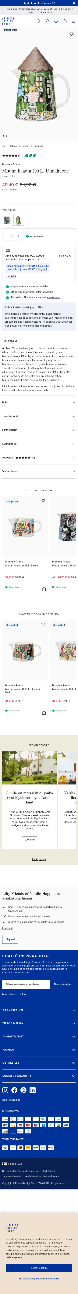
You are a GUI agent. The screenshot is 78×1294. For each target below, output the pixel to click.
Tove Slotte (8, 176)
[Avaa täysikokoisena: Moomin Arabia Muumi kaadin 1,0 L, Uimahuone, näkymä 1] (39, 84)
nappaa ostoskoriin (34, 321)
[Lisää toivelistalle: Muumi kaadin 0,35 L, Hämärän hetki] (43, 624)
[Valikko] (73, 21)
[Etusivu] (3, 146)
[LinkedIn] (33, 1090)
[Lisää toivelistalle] (71, 34)
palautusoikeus (44, 292)
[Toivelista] (56, 21)
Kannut (25, 146)
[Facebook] (14, 1090)
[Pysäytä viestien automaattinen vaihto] (74, 3)
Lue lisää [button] (10, 276)
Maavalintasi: (10, 994)
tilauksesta (53, 297)
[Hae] (38, 21)
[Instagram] (5, 1090)
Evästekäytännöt (33, 1176)
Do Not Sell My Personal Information (20, 1171)
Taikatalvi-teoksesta (44, 352)
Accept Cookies (39, 1268)
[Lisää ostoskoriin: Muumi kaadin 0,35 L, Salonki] (44, 589)
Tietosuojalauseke (11, 1176)
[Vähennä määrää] (5, 236)
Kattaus (13, 146)
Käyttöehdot (49, 1171)
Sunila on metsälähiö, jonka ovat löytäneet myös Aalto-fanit (29, 797)
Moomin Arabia (11, 164)
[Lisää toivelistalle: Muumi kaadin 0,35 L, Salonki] (43, 500)
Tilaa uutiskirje (62, 984)
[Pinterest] (23, 1090)
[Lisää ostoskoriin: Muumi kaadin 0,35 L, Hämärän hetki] (44, 713)
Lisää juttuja (39, 859)
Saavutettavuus (51, 1176)
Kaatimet (38, 146)
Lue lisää (7, 928)
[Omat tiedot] (47, 21)
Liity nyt (42, 269)
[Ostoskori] (65, 21)
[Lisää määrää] (18, 236)
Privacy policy (14, 1257)
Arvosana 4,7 (48, 3)
